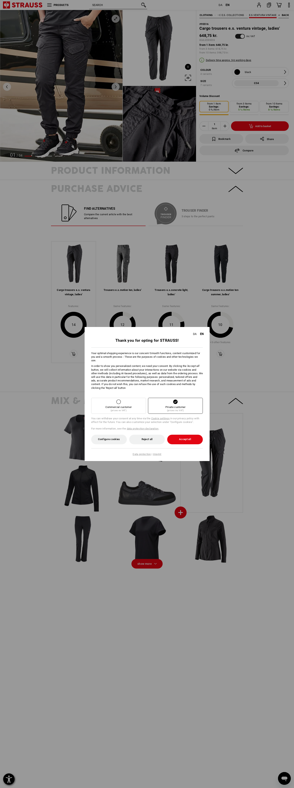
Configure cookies (109, 439)
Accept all (185, 439)
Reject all (147, 439)
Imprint (157, 454)
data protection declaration (143, 428)
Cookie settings (160, 418)
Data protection (142, 454)
